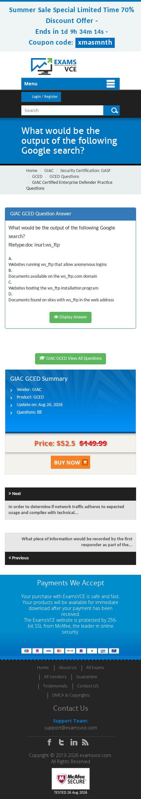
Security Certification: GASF (85, 170)
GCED (37, 176)
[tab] (70, 214)
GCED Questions (64, 176)
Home (31, 170)
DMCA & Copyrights (71, 695)
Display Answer (72, 317)
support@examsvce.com (70, 727)
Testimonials (55, 686)
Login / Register (45, 97)
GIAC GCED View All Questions (73, 358)
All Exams (95, 667)
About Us (67, 667)
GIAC (48, 170)
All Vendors (55, 677)
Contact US (88, 686)
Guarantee (86, 677)
